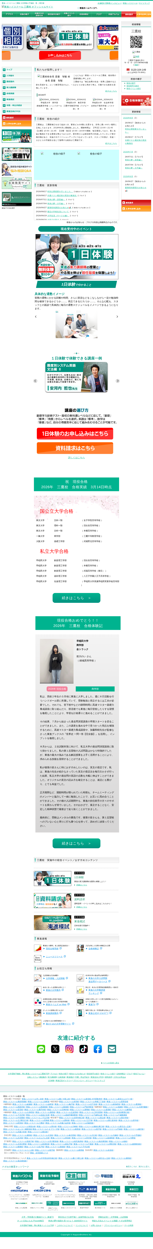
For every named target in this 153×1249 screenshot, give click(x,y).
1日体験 (51, 1081)
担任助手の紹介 (133, 86)
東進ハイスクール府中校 (128, 1120)
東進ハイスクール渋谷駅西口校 (116, 1112)
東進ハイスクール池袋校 (113, 1107)
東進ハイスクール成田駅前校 (129, 1144)
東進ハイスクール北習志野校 (15, 1144)
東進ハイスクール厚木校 (47, 1126)
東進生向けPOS (97, 1077)
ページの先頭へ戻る (111, 1063)
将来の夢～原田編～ (56, 200)
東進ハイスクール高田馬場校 (15, 1102)
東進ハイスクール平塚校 (113, 1129)
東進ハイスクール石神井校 (58, 1110)
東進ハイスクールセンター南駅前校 (17, 1129)
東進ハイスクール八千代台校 (78, 1147)
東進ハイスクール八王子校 (81, 1120)
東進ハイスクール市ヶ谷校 (32, 1099)
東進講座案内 (52, 1013)
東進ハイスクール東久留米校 (105, 1120)
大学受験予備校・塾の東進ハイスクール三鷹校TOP (28, 1074)
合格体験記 (93, 948)
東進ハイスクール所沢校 (82, 1138)
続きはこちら (111, 91)
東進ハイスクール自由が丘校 (37, 1115)
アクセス (54, 1074)
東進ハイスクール (130, 3)
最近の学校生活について (58, 212)
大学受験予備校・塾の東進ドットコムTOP (37, 1225)
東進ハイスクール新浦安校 (38, 1144)
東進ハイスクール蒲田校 (45, 1112)
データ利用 (128, 1225)
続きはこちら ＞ (76, 598)
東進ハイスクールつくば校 (23, 1150)
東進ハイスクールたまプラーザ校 (45, 1129)
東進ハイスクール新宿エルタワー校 (118, 1099)
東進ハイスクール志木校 (13, 1138)
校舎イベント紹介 (134, 88)
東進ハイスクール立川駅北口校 (15, 1120)
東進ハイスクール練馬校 (122, 1110)
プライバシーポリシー (113, 1225)
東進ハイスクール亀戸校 (64, 1104)
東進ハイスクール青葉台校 (25, 1126)
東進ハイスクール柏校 (118, 1141)
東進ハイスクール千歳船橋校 (115, 1115)
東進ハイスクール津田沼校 (105, 1144)
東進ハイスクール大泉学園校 (135, 1107)
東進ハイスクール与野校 (126, 1138)
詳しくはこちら (76, 457)
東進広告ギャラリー (10, 204)
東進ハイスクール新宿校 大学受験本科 (86, 1099)
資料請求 (108, 1077)
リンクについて (81, 1225)
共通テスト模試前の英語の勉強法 (62, 195)
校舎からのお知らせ (77, 1074)
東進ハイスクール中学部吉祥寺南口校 (42, 1158)
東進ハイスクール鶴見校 (70, 1129)
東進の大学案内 (53, 990)
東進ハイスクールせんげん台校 (36, 1138)
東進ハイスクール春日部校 (65, 1135)
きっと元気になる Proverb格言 (30, 1221)
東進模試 (70, 1077)
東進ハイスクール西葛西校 (37, 1107)
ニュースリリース (54, 956)
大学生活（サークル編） (58, 216)
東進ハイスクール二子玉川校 (37, 1118)
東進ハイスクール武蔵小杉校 (15, 1132)
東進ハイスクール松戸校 (34, 1147)
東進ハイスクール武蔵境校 (82, 1123)
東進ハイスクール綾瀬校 (22, 1104)
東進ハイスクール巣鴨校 (80, 1110)
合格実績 (61, 1077)
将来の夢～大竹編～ (56, 204)
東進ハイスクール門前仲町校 (81, 1107)
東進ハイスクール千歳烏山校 (90, 1115)
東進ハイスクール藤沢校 (134, 1129)
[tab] (74, 353)
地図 (136, 65)
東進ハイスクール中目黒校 (14, 1118)
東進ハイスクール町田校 (13, 1123)
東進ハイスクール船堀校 (59, 1107)
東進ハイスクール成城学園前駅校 (64, 1115)
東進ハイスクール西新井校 (14, 1107)
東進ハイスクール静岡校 (74, 1150)
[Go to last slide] (35, 381)
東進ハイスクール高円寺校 (35, 1110)
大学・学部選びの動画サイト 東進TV (38, 1217)
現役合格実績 (52, 948)
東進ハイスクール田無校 (39, 1120)
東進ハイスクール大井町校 (23, 1112)
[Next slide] (117, 317)
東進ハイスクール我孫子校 (23, 1141)
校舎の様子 (131, 83)
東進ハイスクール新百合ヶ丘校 (118, 1126)
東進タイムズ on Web (56, 1004)
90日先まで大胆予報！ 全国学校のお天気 (76, 1217)
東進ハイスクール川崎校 (68, 1126)
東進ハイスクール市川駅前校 (46, 1141)
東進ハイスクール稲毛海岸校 (71, 1141)
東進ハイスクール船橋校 (13, 1147)
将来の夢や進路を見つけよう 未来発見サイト (68, 1221)
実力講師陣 (52, 1077)
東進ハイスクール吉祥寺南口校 (71, 1118)
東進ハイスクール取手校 (45, 1150)
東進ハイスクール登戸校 (91, 1129)
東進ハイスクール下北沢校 (14, 1115)
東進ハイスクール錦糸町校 (109, 1104)
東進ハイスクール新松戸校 (61, 1144)
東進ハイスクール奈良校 (103, 1150)
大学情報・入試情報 (55, 978)
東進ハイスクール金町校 (43, 1104)
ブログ (129, 1074)
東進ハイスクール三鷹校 (34, 1123)
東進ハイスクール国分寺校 (117, 1118)
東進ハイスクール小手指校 (130, 1135)
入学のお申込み (119, 1077)
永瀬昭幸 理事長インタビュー (109, 3)
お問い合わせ (96, 1225)
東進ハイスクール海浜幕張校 (96, 1141)
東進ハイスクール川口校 (87, 1135)
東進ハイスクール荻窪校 (13, 1110)
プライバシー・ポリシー (83, 1081)
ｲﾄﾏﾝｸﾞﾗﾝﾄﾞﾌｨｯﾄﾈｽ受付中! (19, 1199)
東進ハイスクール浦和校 (22, 1135)
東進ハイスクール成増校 (101, 1110)
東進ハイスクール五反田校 (67, 1112)
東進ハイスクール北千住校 (86, 1104)
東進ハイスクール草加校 (61, 1138)
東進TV (91, 1004)
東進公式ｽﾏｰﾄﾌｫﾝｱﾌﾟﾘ (98, 1013)
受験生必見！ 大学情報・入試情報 (113, 1217)
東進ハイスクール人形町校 (38, 1102)
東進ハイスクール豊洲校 (131, 1104)
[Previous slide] (36, 317)
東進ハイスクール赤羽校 (69, 1102)
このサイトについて (65, 1225)
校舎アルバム (138, 1074)
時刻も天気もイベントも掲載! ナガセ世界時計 (112, 1221)
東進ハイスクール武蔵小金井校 (58, 1123)
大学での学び (53, 220)
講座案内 (42, 1077)
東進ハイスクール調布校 (60, 1120)
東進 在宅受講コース (39, 1153)
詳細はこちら (81, 885)
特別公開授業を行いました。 (60, 191)
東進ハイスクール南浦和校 (103, 1138)
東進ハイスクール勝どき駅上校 (57, 1099)
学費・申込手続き (82, 1077)
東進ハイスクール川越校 (108, 1135)
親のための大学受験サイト (58, 1024)
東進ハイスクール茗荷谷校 (117, 1102)
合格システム (32, 1077)
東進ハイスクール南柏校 (55, 1147)
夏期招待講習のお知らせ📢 (59, 208)
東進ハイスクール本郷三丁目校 (92, 1102)
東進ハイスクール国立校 (95, 1118)
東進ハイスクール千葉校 (83, 1144)
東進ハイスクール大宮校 (43, 1135)
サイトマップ (144, 3)
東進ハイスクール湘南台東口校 (91, 1126)
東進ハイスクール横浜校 (38, 1132)
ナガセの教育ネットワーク (15, 1166)
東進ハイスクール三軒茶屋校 (91, 1112)
